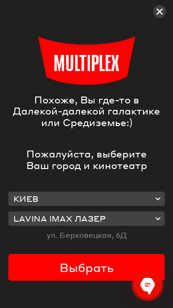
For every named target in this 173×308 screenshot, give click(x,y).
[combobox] (86, 199)
